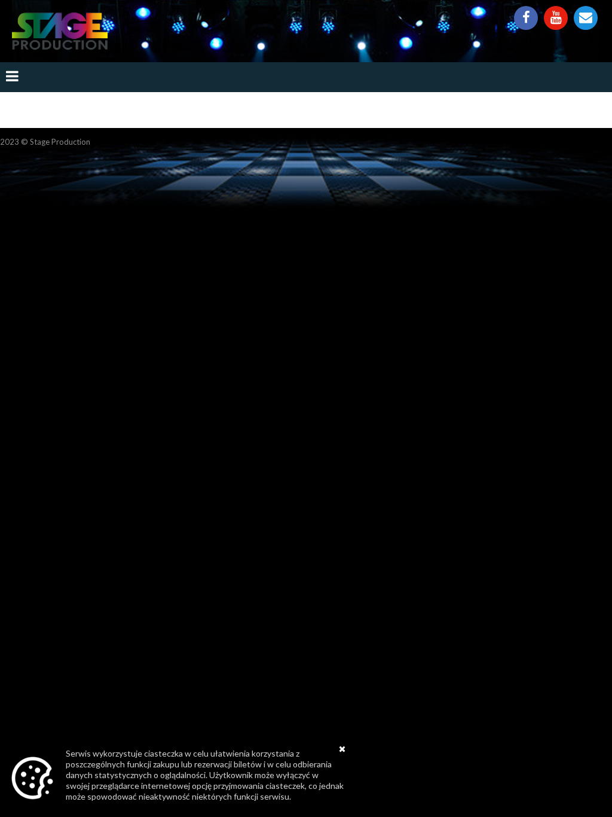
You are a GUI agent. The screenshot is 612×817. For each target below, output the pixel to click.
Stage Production (60, 142)
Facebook (526, 12)
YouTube (556, 12)
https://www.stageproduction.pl (60, 31)
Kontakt (586, 12)
